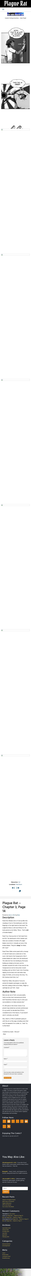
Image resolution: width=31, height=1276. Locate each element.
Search (5, 1192)
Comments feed (6, 1256)
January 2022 (5, 1230)
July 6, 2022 (12, 915)
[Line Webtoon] (8, 1121)
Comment (6, 1047)
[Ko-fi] (26, 1121)
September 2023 (6, 1228)
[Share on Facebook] (11, 891)
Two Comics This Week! (8, 1207)
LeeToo (19, 1274)
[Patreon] (4, 1121)
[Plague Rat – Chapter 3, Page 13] (14, 888)
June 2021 (4, 1233)
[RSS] (8, 1126)
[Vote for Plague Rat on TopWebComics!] (15, 14)
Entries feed (5, 1255)
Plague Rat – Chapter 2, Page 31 (14, 1221)
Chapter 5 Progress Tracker (8, 1200)
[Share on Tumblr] (15, 891)
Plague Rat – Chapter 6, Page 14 (15, 1216)
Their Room (19, 884)
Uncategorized (6, 1246)
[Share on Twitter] (13, 891)
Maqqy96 (5, 1172)
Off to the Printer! (6, 1205)
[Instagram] (17, 1121)
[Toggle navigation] (3, 9)
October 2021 (5, 1232)
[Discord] (13, 1121)
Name (5, 1059)
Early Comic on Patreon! (8, 1201)
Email (5, 1064)
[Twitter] (22, 1121)
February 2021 (5, 1237)
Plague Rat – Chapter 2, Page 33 (14, 1217)
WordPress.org (6, 1258)
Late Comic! (12, 1214)
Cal (19, 882)
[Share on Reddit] (17, 891)
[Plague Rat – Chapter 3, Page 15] (16, 888)
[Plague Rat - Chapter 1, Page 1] (12, 888)
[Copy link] (20, 891)
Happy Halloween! (6, 1203)
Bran (18, 915)
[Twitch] (4, 1126)
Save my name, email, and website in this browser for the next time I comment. (14, 1073)
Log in (3, 1253)
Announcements (6, 1244)
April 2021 (4, 1235)
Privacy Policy (15, 1270)
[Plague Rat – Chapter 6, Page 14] (18, 888)
